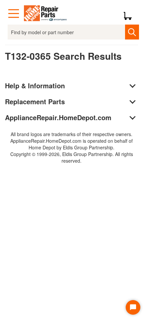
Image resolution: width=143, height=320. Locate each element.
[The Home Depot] (45, 13)
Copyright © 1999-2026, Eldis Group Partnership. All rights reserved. (71, 157)
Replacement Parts (35, 101)
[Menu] (13, 13)
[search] (132, 32)
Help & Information (35, 85)
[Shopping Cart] (130, 13)
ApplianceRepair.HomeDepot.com (58, 117)
